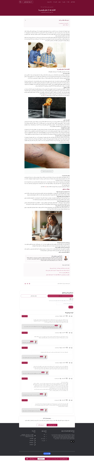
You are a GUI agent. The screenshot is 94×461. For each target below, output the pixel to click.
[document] (47, 230)
